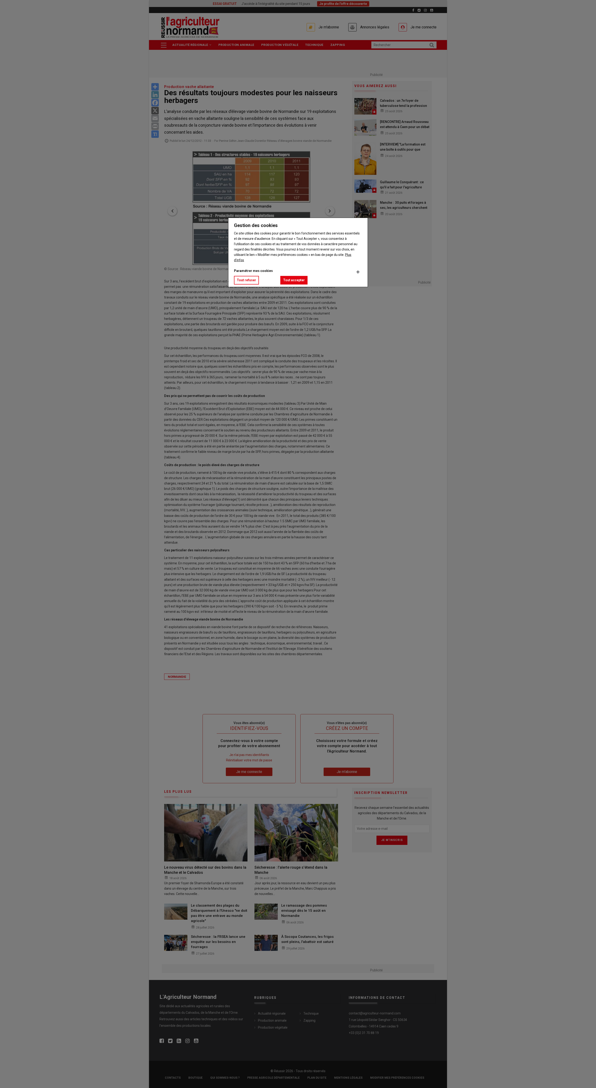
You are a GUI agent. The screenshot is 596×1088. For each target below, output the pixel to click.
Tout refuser (246, 280)
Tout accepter (294, 280)
